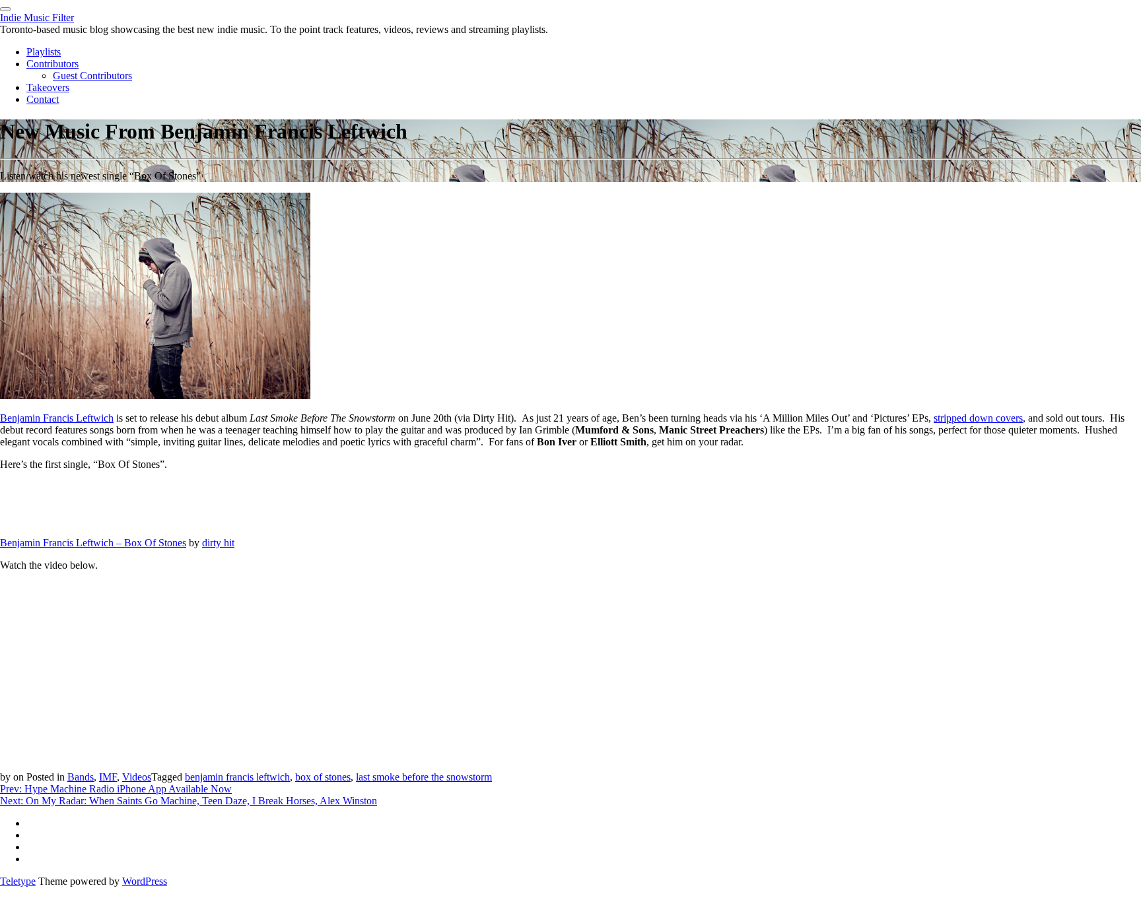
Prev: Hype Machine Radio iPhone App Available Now (116, 788)
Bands (80, 777)
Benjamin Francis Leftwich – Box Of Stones (93, 542)
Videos (136, 777)
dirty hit (218, 542)
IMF (108, 777)
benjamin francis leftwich (237, 777)
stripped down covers (978, 418)
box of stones (323, 777)
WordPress (144, 881)
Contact (42, 99)
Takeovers (47, 87)
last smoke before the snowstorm (424, 777)
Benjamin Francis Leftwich (57, 418)
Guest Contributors (92, 75)
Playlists (43, 51)
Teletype (18, 881)
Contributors (52, 63)
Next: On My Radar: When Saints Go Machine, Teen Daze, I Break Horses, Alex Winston (188, 800)
